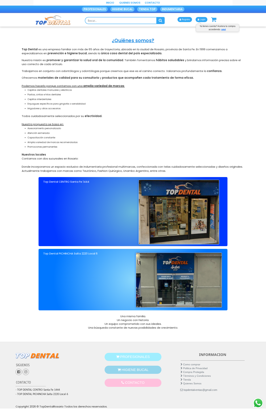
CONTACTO (152, 3)
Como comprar (191, 364)
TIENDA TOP (147, 9)
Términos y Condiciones (196, 375)
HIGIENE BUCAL (122, 9)
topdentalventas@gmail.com (200, 389)
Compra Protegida (193, 372)
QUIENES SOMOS (129, 3)
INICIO (110, 3)
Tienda (186, 379)
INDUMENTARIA (172, 9)
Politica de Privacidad (195, 368)
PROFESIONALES (95, 9)
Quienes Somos (191, 383)
